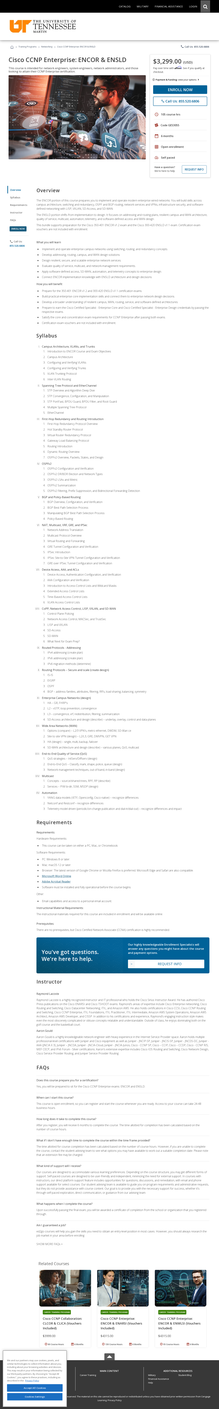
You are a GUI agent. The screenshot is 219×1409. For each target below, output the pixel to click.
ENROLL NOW (180, 89)
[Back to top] (109, 1370)
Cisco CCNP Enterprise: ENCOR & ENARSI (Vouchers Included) (121, 1323)
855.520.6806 (17, 245)
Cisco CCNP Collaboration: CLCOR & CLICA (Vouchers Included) (62, 1323)
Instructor (16, 212)
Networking (46, 46)
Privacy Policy (115, 1400)
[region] (35, 1378)
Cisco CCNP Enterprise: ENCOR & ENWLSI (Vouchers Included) (179, 1323)
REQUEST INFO (194, 169)
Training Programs (27, 46)
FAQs (13, 220)
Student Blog (184, 1375)
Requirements (18, 205)
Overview (15, 190)
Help (150, 1382)
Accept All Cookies (35, 1387)
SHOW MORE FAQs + (49, 1244)
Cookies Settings (35, 1396)
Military (152, 1375)
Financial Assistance (158, 1378)
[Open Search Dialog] (205, 6)
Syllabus (15, 197)
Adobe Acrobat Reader (56, 881)
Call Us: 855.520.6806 (195, 46)
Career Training (88, 1375)
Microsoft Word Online (56, 876)
